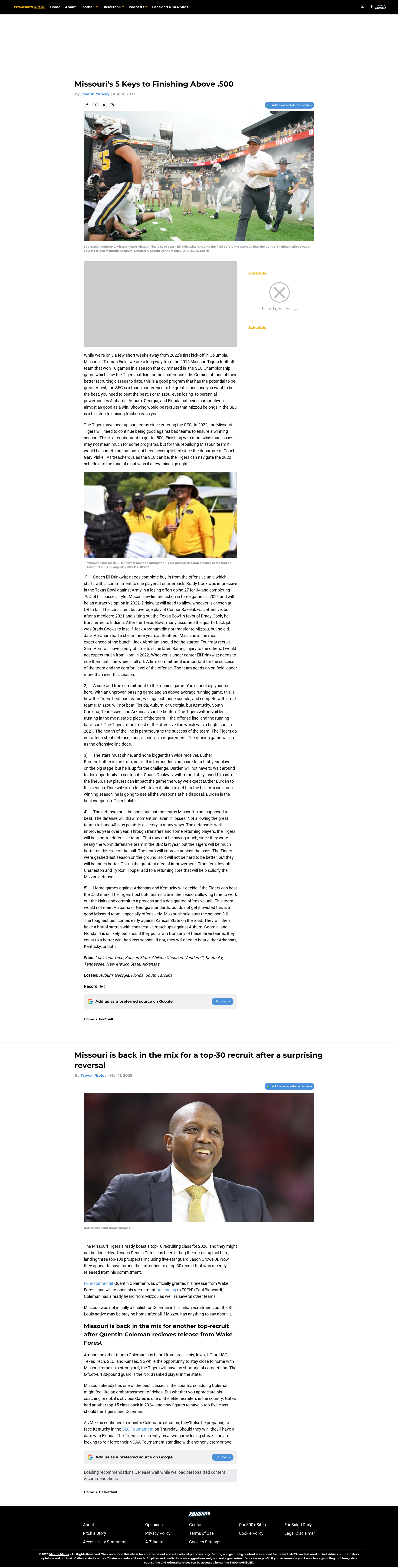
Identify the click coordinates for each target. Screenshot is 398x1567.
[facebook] (372, 6)
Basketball (108, 1492)
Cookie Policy (251, 1533)
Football (106, 1019)
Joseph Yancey (95, 94)
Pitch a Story (94, 1533)
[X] (362, 6)
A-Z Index (154, 1541)
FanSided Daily (298, 1524)
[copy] (112, 105)
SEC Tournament (138, 1429)
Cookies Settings (204, 1541)
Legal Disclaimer (299, 1533)
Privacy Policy (158, 1533)
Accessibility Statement (105, 1541)
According (166, 1289)
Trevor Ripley (94, 1075)
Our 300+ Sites (252, 1524)
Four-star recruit (98, 1283)
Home (55, 7)
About (70, 7)
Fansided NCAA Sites (170, 7)
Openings (154, 1524)
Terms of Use (201, 1533)
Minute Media (59, 1554)
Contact (196, 1524)
